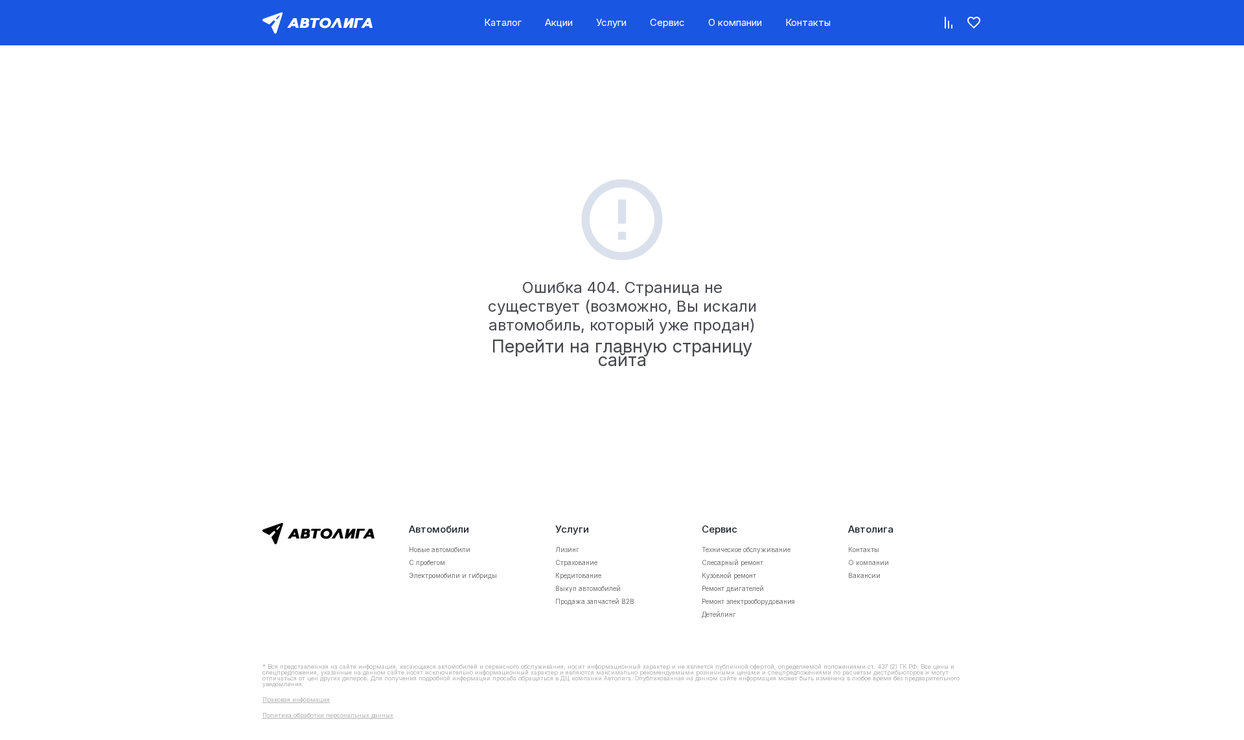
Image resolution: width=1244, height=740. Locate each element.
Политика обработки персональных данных (327, 715)
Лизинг (567, 549)
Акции (559, 22)
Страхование (576, 562)
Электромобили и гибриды (453, 575)
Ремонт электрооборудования (748, 601)
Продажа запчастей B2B (594, 601)
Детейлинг (719, 614)
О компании (735, 22)
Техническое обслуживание (746, 549)
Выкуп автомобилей (588, 588)
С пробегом (427, 562)
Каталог (503, 22)
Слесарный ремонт (732, 562)
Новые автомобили (439, 549)
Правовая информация (296, 699)
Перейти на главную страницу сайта (622, 353)
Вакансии (864, 575)
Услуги (611, 22)
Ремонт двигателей (733, 588)
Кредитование (578, 575)
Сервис (667, 22)
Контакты (808, 22)
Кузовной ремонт (729, 575)
